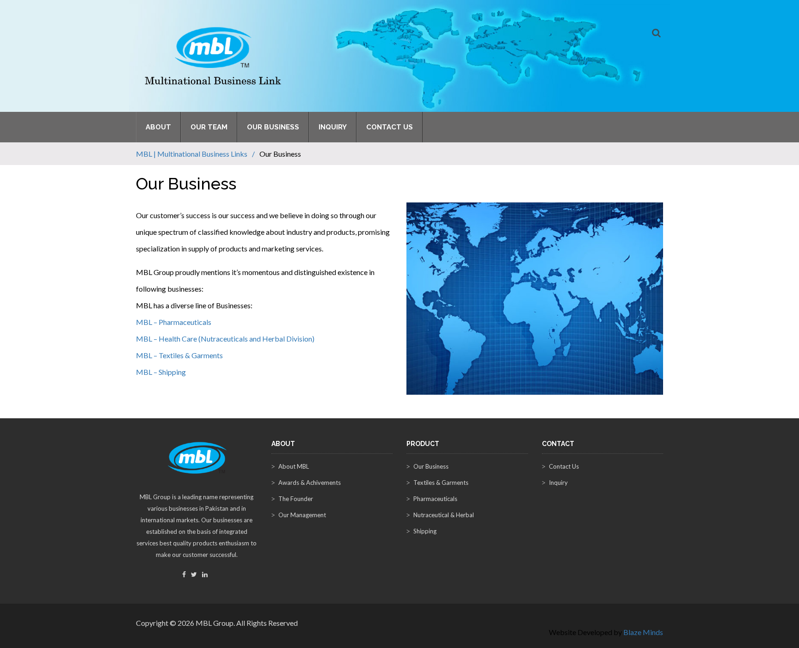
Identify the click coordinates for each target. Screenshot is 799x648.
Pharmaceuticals (435, 498)
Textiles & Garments (440, 482)
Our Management (302, 515)
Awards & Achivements (309, 482)
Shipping (424, 531)
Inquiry (333, 127)
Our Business (273, 127)
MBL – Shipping (161, 371)
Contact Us (389, 127)
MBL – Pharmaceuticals (173, 322)
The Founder (295, 498)
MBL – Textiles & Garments (179, 355)
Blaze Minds (643, 632)
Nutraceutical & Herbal (443, 515)
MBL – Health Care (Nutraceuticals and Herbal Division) (225, 338)
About (158, 127)
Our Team (209, 127)
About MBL (293, 466)
